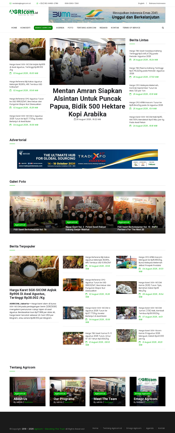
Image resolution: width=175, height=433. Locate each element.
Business (29, 402)
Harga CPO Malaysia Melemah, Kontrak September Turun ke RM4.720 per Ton (144, 88)
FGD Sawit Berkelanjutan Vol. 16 (30, 229)
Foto (70, 27)
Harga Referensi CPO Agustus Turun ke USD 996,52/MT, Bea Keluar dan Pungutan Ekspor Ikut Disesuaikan (27, 101)
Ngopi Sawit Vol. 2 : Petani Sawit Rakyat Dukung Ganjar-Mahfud (86, 228)
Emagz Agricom (142, 393)
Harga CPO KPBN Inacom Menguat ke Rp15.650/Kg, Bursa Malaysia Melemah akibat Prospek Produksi (150, 261)
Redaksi (103, 27)
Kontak (115, 27)
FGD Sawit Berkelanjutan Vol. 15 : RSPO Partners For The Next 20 (138, 228)
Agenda (60, 27)
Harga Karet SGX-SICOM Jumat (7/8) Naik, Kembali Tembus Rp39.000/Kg (151, 311)
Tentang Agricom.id (112, 428)
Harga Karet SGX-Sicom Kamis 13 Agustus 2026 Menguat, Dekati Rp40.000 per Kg (151, 334)
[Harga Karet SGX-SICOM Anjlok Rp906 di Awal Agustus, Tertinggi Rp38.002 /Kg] (28, 49)
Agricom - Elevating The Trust (49, 429)
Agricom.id (20, 224)
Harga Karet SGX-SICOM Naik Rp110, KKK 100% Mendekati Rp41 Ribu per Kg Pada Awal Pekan (146, 120)
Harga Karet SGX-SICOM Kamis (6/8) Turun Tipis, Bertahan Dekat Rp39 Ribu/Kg (150, 286)
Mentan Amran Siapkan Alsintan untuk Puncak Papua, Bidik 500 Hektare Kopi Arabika (87, 102)
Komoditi (25, 27)
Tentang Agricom (86, 27)
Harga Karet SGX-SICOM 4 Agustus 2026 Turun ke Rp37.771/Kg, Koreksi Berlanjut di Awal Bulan (26, 119)
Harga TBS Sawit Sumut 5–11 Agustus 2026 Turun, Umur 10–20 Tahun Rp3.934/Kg (98, 336)
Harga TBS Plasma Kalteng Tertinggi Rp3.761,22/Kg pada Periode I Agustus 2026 (146, 71)
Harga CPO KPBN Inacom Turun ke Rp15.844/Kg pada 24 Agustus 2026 (146, 104)
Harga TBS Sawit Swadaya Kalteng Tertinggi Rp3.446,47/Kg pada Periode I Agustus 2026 (145, 54)
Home (14, 27)
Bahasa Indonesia (157, 3)
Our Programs (64, 399)
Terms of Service (131, 27)
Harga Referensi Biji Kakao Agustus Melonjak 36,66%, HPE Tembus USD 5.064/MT (26, 84)
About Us (20, 399)
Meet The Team (105, 399)
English (141, 3)
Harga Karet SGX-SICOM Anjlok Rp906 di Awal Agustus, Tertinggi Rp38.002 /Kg (27, 67)
